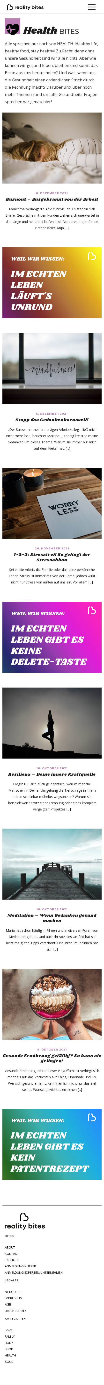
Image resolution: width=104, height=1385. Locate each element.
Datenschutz (15, 1310)
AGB (8, 1304)
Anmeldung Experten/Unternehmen (34, 1272)
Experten (12, 1260)
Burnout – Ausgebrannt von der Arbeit (52, 199)
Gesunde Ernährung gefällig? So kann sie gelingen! (52, 1058)
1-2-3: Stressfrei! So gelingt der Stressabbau (52, 557)
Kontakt (12, 1253)
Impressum (13, 1298)
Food (9, 1349)
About (10, 1247)
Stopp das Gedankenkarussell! (52, 420)
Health (10, 1355)
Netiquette (13, 1291)
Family (10, 1336)
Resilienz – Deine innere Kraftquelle (52, 774)
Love (8, 1330)
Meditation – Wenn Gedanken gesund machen (52, 918)
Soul (9, 1361)
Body (9, 1342)
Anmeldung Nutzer (20, 1266)
